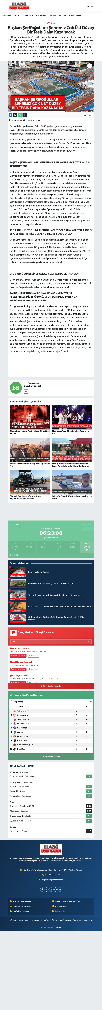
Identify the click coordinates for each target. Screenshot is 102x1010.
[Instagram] (51, 889)
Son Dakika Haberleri (21, 911)
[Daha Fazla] (25, 115)
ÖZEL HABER (78, 920)
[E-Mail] (26, 392)
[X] (47, 889)
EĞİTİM (62, 15)
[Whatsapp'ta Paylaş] (20, 115)
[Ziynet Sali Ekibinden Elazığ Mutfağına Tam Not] (30, 450)
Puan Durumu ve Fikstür (22, 906)
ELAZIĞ (61, 920)
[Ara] (88, 6)
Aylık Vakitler (16, 555)
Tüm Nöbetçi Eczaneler (52, 686)
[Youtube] (55, 889)
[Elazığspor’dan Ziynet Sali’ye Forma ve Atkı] (72, 417)
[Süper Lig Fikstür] (91, 766)
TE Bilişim (57, 927)
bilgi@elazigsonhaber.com (52, 880)
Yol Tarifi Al (34, 655)
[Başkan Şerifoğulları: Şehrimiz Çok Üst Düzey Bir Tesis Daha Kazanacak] (51, 86)
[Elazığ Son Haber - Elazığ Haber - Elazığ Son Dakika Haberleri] (19, 6)
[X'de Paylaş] (15, 115)
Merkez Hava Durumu (22, 901)
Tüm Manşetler (61, 906)
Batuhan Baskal (16, 120)
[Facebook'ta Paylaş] (10, 115)
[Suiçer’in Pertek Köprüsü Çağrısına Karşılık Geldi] (72, 482)
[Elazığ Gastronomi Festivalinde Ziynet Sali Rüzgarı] (30, 417)
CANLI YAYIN (75, 15)
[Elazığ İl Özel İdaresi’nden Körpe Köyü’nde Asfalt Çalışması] (30, 482)
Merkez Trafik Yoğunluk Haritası (67, 901)
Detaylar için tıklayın (51, 757)
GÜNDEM (6, 15)
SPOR (17, 15)
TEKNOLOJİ (27, 15)
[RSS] (60, 889)
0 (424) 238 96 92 (19, 669)
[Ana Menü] (92, 6)
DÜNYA (68, 920)
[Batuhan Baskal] (16, 388)
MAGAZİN (88, 920)
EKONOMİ (41, 15)
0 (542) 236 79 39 (19, 655)
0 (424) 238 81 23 (52, 875)
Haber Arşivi (60, 911)
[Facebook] (42, 889)
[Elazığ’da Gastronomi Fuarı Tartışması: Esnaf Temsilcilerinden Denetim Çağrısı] (72, 450)
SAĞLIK (52, 15)
